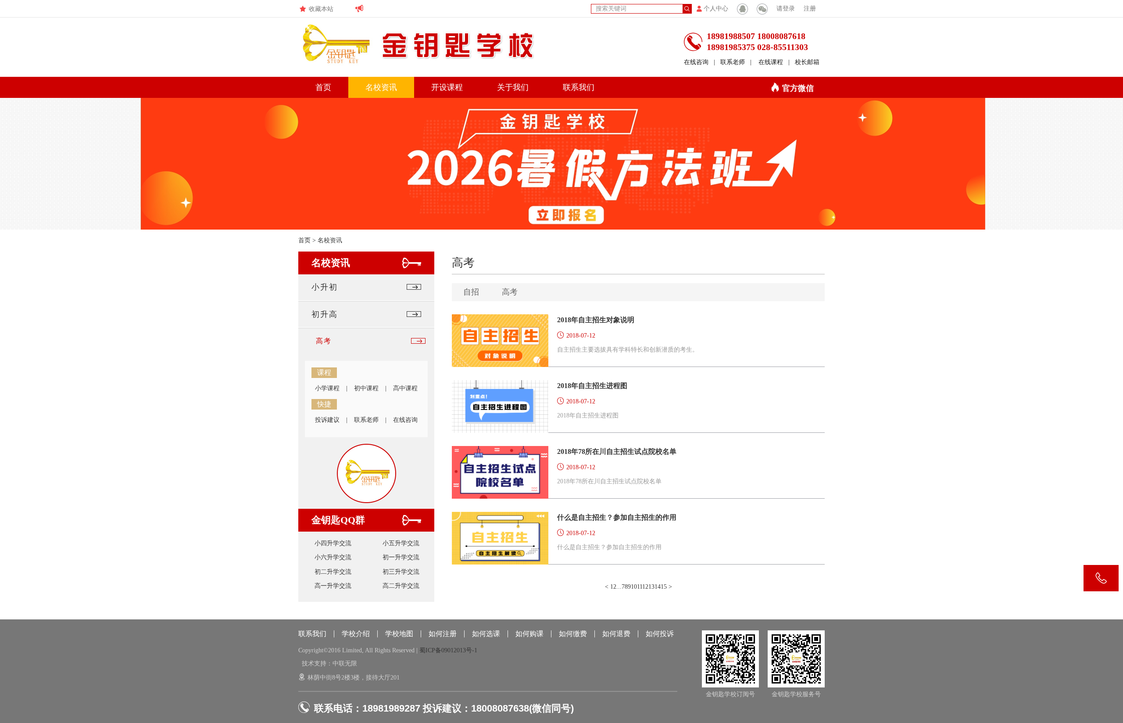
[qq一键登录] (742, 9)
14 (657, 586)
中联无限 (345, 663)
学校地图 (399, 633)
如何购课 (529, 633)
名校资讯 (381, 87)
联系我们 (578, 87)
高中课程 (405, 388)
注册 (810, 8)
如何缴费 (573, 633)
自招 (471, 292)
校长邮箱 (807, 62)
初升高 (324, 314)
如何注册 (443, 633)
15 (664, 586)
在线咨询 (696, 62)
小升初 (324, 287)
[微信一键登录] (762, 9)
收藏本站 (321, 9)
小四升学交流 (333, 543)
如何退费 (616, 633)
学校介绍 (356, 633)
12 (645, 586)
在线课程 (770, 62)
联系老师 (732, 62)
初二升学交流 (333, 571)
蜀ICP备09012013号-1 (448, 650)
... (619, 586)
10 (634, 586)
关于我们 (513, 87)
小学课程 (327, 388)
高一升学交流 (333, 586)
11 (639, 586)
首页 (323, 87)
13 (651, 586)
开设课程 (447, 87)
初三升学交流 (401, 571)
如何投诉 (660, 633)
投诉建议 (327, 420)
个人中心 (716, 8)
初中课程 (366, 388)
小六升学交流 (333, 557)
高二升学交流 (401, 586)
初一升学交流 (401, 557)
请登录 (785, 8)
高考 (324, 341)
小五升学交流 (401, 543)
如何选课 (486, 633)
